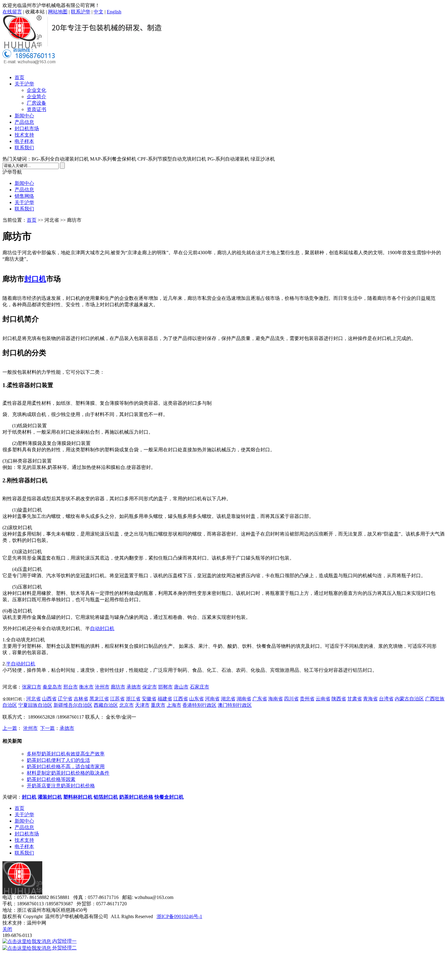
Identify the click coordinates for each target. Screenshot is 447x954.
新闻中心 (24, 115)
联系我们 (24, 147)
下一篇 (47, 728)
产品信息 (24, 122)
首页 (19, 77)
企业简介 (36, 96)
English (114, 11)
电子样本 (24, 141)
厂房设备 (36, 103)
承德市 (67, 728)
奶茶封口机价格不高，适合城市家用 (66, 766)
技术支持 (24, 134)
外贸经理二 (64, 947)
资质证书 (36, 109)
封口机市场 (27, 128)
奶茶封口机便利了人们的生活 (58, 760)
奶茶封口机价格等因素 (51, 779)
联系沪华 (80, 11)
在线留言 (12, 11)
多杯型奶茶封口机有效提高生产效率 (66, 753)
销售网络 (24, 196)
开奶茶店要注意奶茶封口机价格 (61, 785)
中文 (98, 11)
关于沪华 (24, 83)
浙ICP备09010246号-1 (179, 916)
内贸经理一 (64, 941)
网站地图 (58, 11)
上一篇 (9, 728)
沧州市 (30, 728)
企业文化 (36, 90)
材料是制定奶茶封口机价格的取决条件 (68, 772)
